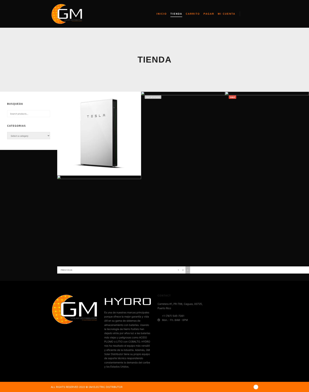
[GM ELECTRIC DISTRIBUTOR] (67, 14)
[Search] (246, 14)
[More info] (252, 14)
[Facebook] (256, 387)
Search (47, 113)
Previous (66, 270)
